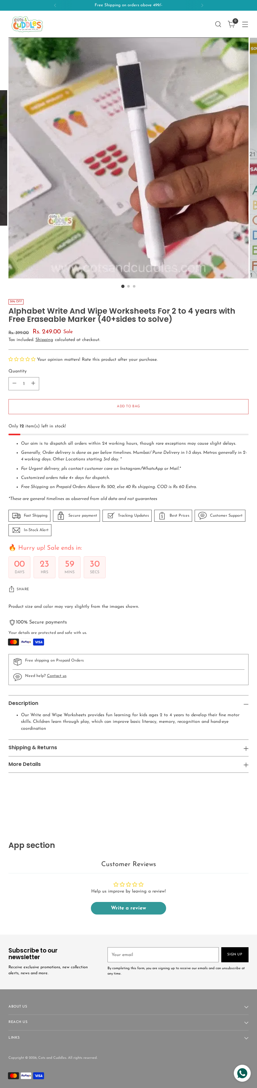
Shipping (44, 340)
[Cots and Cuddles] (27, 24)
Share (23, 589)
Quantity (17, 371)
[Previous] (55, 5)
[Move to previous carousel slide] (228, 807)
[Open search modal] (218, 24)
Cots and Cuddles (52, 1058)
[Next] (202, 5)
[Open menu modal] (245, 24)
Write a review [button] (128, 908)
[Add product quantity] (33, 383)
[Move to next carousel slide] (243, 807)
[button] (22, 359)
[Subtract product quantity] (14, 383)
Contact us (56, 676)
